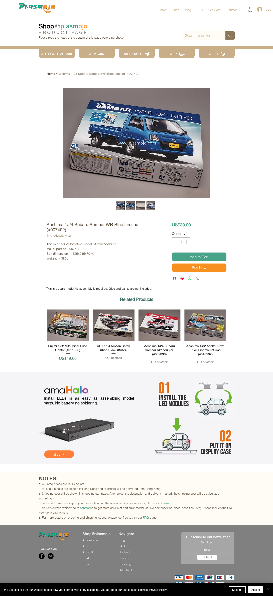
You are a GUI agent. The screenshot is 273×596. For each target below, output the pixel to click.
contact (85, 508)
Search (124, 558)
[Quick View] (68, 325)
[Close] (268, 589)
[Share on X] (197, 278)
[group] (136, 337)
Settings (237, 590)
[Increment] (186, 242)
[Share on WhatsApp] (189, 278)
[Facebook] (42, 556)
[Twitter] (51, 556)
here (166, 503)
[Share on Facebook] (174, 278)
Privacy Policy (158, 590)
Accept (255, 590)
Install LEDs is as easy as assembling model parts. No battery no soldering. (89, 400)
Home (51, 74)
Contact (124, 552)
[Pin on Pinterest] (182, 278)
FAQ (146, 517)
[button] (250, 9)
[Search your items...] (230, 35)
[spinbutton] (181, 242)
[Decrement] (175, 242)
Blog (122, 540)
